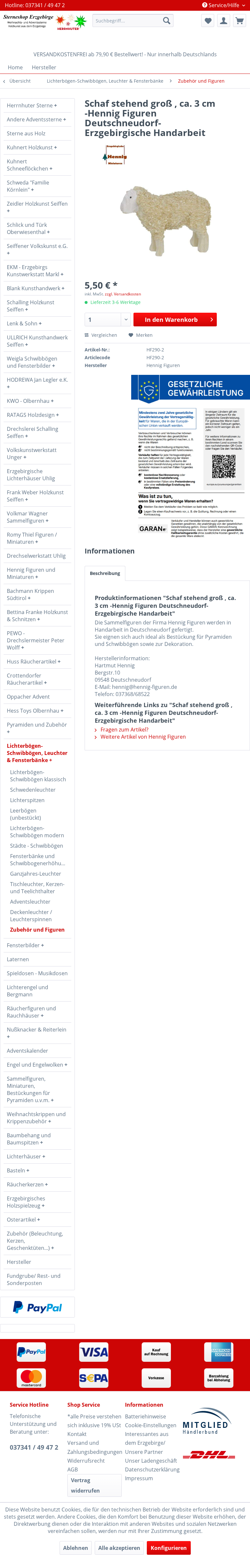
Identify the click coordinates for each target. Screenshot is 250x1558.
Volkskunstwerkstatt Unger (32, 453)
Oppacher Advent (28, 696)
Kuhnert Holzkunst (30, 147)
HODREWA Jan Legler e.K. (37, 379)
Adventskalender (27, 1050)
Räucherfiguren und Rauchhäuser (31, 1012)
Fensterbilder (24, 945)
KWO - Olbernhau (29, 400)
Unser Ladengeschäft (151, 1460)
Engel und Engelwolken (35, 1064)
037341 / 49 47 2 (34, 1447)
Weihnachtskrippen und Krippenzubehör (36, 1118)
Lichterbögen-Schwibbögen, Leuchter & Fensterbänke (37, 753)
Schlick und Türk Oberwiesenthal (27, 228)
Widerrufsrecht (86, 1460)
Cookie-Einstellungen (150, 1425)
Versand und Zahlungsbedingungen (94, 1447)
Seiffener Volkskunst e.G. (37, 246)
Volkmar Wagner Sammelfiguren (27, 517)
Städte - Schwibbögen (36, 845)
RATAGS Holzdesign (31, 414)
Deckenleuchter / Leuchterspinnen (31, 916)
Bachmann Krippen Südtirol (30, 594)
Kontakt (77, 1434)
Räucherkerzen (26, 1184)
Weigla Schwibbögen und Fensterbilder (32, 362)
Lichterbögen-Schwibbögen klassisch (38, 776)
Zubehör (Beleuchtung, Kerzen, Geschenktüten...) (35, 1240)
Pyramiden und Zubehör (37, 724)
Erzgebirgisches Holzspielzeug (26, 1202)
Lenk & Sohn (23, 323)
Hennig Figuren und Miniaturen (31, 573)
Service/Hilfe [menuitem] (224, 5)
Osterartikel (22, 1219)
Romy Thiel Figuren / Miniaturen (32, 538)
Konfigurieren (169, 1547)
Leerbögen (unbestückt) (25, 814)
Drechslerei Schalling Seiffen (32, 432)
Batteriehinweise (145, 1416)
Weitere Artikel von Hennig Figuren (142, 736)
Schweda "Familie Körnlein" (28, 186)
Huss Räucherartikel (32, 661)
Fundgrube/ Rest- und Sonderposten (34, 1279)
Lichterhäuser (24, 1156)
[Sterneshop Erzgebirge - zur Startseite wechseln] (45, 29)
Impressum (139, 1478)
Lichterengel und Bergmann (27, 991)
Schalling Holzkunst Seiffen (30, 306)
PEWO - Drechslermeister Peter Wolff (35, 640)
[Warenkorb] (239, 20)
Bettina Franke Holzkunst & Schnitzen (37, 615)
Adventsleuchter (30, 901)
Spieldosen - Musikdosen (37, 973)
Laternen (18, 959)
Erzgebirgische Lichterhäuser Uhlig (31, 475)
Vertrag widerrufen (85, 1485)
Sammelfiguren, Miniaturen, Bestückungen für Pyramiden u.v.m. (29, 1089)
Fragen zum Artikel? (123, 729)
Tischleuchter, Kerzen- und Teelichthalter (37, 888)
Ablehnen (75, 1547)
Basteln (16, 1170)
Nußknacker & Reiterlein (36, 1029)
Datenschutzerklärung (152, 1469)
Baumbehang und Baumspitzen (29, 1139)
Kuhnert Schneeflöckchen (28, 165)
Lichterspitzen (27, 800)
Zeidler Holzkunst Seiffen (37, 203)
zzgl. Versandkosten (123, 294)
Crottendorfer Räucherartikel (25, 679)
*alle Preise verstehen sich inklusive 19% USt (94, 1421)
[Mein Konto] (223, 20)
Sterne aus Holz (26, 133)
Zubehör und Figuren (37, 929)
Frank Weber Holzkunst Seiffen (35, 496)
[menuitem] (133, 20)
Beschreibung (105, 573)
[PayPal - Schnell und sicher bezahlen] (37, 1307)
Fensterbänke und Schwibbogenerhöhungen (40, 860)
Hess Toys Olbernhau (34, 710)
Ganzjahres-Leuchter (35, 873)
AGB (72, 1469)
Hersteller (19, 1261)
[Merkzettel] (207, 20)
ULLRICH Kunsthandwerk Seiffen (37, 341)
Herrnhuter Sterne (30, 105)
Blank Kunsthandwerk (34, 288)
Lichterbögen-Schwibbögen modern (37, 832)
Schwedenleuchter (33, 789)
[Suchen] (167, 20)
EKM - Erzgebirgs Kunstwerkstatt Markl (34, 271)
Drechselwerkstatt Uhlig (36, 555)
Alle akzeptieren (119, 1547)
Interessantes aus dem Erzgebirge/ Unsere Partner (147, 1442)
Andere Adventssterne (35, 119)
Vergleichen (103, 335)
